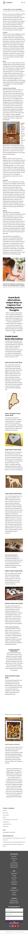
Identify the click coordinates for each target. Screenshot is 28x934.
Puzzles (5, 810)
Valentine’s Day (7, 824)
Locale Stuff (6, 822)
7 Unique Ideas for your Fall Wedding (12, 9)
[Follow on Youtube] (15, 926)
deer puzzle (20, 560)
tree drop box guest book (14, 680)
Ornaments (6, 815)
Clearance (5, 826)
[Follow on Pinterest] (18, 926)
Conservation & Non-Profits (10, 819)
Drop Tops (5, 813)
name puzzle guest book (11, 609)
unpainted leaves (12, 152)
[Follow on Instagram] (13, 926)
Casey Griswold (8, 11)
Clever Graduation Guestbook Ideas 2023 (14, 842)
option (7, 692)
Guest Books (22, 11)
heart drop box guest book (14, 747)
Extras (4, 817)
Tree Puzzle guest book (13, 496)
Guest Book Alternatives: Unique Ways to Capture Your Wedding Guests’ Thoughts (14, 284)
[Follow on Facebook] (10, 926)
